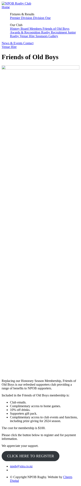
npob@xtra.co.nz (21, 466)
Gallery (53, 36)
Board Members (32, 28)
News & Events (12, 43)
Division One (42, 18)
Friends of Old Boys (56, 28)
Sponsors (42, 36)
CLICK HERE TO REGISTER (30, 456)
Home (6, 7)
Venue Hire (28, 36)
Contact (28, 43)
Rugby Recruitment (54, 32)
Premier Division (21, 18)
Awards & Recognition (25, 32)
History (15, 28)
